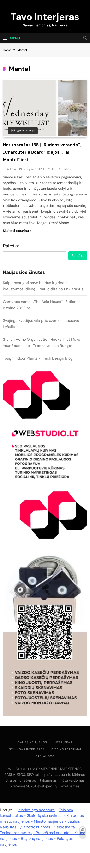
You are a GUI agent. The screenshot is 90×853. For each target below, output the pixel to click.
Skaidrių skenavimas (44, 815)
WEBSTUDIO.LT (19, 769)
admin (11, 169)
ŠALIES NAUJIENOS (32, 742)
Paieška (11, 246)
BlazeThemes (68, 786)
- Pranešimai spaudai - (53, 832)
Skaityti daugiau (16, 230)
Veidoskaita (64, 827)
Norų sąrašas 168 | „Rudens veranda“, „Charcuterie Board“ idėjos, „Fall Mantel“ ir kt (42, 152)
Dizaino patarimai (66, 749)
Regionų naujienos (37, 838)
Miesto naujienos (48, 821)
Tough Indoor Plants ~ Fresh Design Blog (38, 358)
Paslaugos (45, 756)
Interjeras (63, 742)
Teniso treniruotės (16, 832)
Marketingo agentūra (36, 809)
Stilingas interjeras (23, 130)
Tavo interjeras (45, 17)
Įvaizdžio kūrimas (35, 827)
